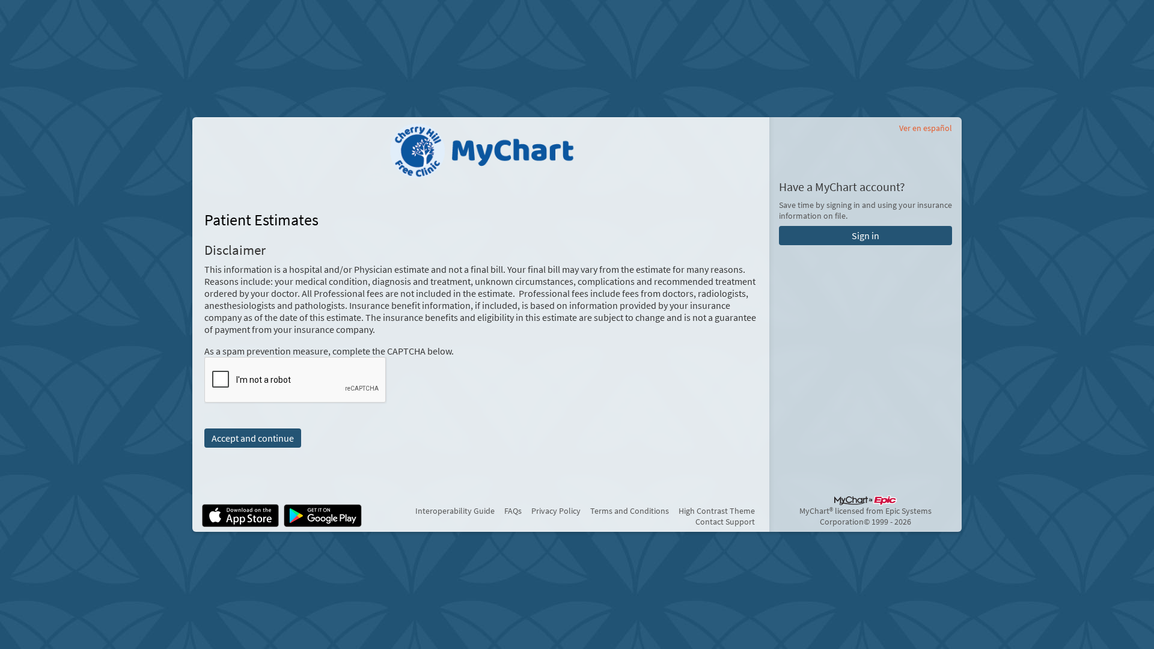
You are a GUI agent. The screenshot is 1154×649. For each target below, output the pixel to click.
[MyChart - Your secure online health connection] (480, 151)
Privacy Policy (556, 510)
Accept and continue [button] (253, 438)
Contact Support (725, 521)
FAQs (513, 510)
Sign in (865, 236)
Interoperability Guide (455, 510)
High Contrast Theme (717, 510)
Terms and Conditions (629, 510)
